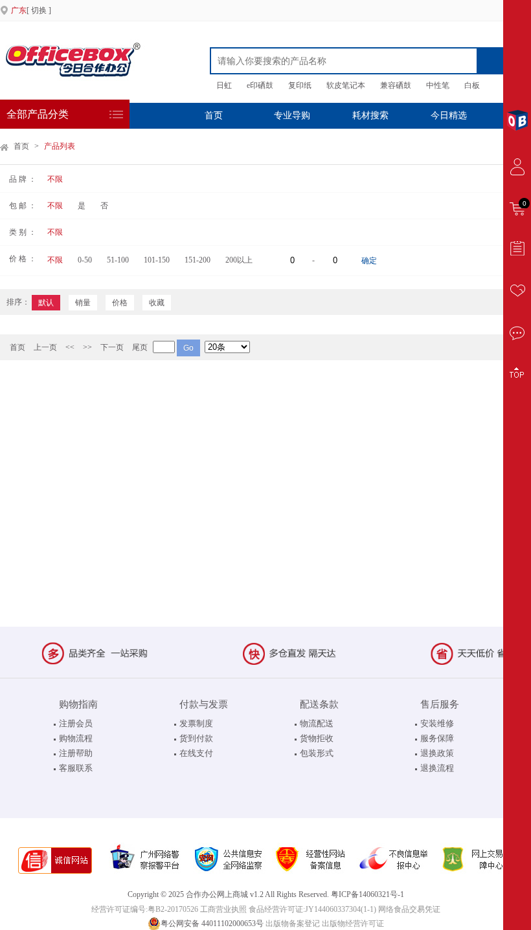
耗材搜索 (370, 115)
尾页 (140, 347)
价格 (120, 302)
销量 (83, 302)
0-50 (85, 260)
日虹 (224, 85)
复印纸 (299, 85)
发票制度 (196, 723)
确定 (369, 260)
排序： (18, 302)
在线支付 (196, 753)
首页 (214, 115)
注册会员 (76, 723)
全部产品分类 (37, 114)
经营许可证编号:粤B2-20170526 (144, 909)
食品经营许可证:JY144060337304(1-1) (312, 909)
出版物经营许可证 (353, 923)
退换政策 (437, 753)
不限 (55, 179)
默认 (46, 302)
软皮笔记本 (345, 85)
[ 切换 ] (31, 10)
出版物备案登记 (293, 923)
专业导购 (292, 115)
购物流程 (76, 738)
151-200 (197, 260)
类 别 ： (22, 232)
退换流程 (437, 768)
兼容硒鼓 (395, 85)
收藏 (156, 302)
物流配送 (316, 723)
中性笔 (437, 85)
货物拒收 (316, 738)
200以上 (239, 260)
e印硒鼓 (260, 85)
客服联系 (76, 768)
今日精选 (449, 115)
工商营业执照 (223, 909)
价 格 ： (22, 258)
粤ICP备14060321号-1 (367, 894)
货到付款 (196, 738)
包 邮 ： (22, 205)
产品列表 (59, 146)
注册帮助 (76, 753)
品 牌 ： (22, 179)
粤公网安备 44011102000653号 (212, 923)
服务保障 (437, 738)
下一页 (112, 347)
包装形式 (316, 753)
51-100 (118, 260)
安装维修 (437, 723)
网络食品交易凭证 (409, 909)
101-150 (157, 260)
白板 (472, 85)
